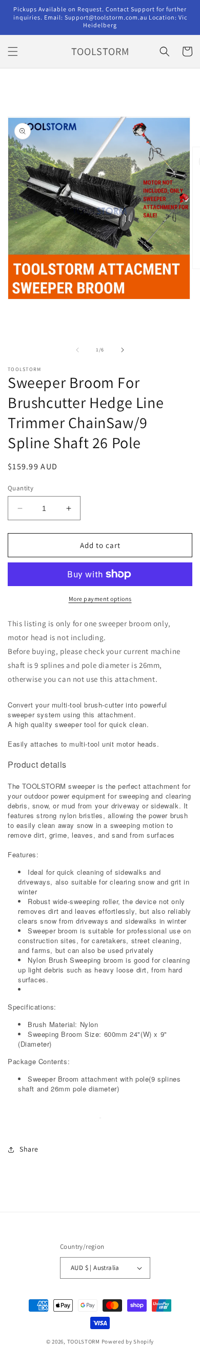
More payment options (100, 599)
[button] (13, 51)
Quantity (20, 488)
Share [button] (28, 1149)
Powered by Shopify (128, 1341)
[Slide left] (77, 350)
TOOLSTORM (84, 1341)
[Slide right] (122, 350)
